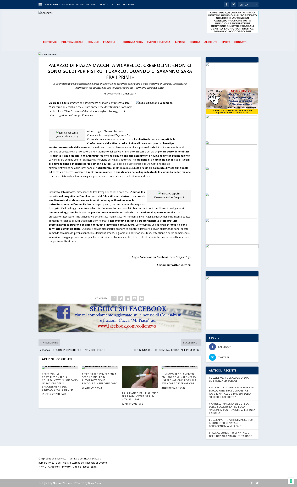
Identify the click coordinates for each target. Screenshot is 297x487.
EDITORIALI (50, 42)
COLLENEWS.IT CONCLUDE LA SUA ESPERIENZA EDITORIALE (229, 379)
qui (189, 257)
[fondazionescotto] (231, 117)
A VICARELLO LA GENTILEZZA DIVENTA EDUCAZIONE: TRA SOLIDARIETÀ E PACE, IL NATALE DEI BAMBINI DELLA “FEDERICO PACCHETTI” (231, 392)
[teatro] (231, 169)
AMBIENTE (210, 42)
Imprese (179, 42)
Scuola (195, 42)
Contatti (240, 42)
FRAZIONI (109, 42)
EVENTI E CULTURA (158, 42)
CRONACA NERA (133, 42)
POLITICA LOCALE (72, 42)
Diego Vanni (113, 93)
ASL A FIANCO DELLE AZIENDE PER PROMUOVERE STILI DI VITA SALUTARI (140, 396)
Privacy (66, 466)
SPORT (226, 42)
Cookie (77, 466)
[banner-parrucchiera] (231, 221)
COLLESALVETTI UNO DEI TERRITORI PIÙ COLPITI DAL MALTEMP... (97, 4)
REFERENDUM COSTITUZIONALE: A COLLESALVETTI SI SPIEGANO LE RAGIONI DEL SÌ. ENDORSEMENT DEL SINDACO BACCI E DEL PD (60, 381)
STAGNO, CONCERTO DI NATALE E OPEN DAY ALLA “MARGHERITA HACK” (230, 434)
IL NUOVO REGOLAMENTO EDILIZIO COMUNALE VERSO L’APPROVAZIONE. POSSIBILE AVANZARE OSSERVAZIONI (179, 378)
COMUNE (93, 42)
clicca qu (186, 265)
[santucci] (231, 65)
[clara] (231, 143)
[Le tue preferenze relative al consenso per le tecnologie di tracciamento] (291, 481)
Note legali (89, 466)
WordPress (94, 483)
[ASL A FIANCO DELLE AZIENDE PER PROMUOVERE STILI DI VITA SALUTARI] (140, 377)
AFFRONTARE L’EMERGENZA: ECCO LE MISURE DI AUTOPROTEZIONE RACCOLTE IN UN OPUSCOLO (99, 378)
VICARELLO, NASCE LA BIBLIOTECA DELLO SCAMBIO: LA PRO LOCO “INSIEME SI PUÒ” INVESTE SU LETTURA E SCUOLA (232, 408)
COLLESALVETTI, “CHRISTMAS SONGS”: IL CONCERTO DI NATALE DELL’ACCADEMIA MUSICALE (231, 423)
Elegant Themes (62, 483)
